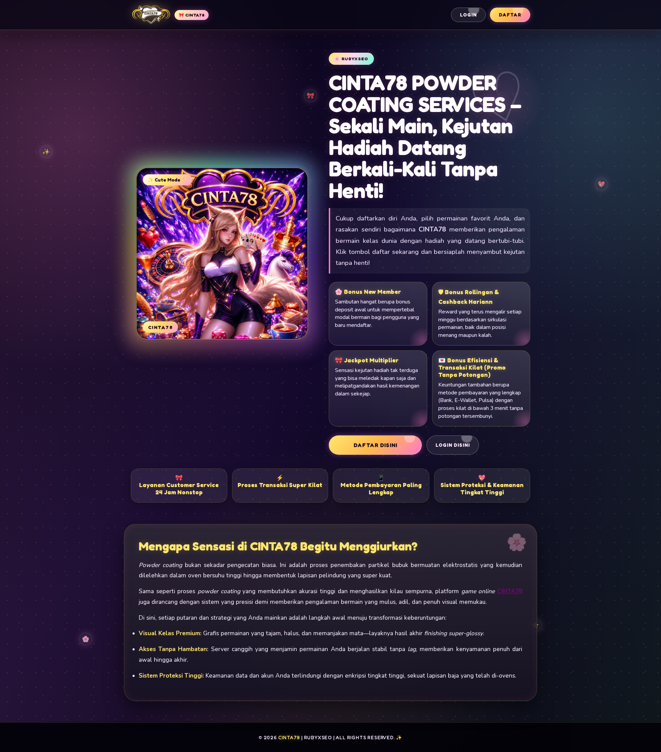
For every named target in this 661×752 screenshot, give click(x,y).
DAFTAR (510, 15)
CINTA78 (509, 591)
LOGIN (468, 15)
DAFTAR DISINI (375, 445)
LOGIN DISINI (453, 445)
